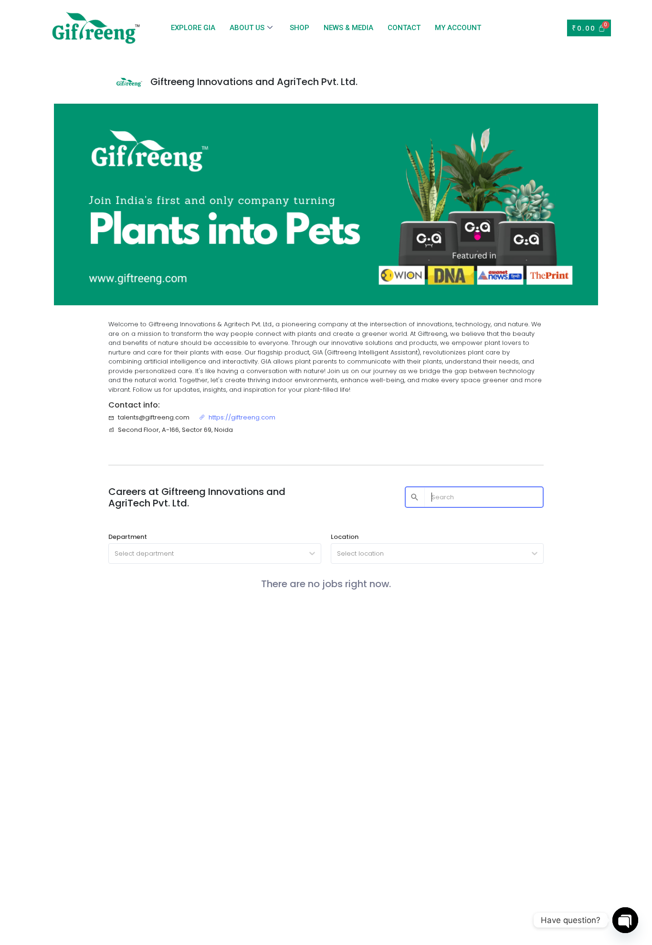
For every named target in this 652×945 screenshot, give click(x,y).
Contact (404, 27)
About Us (247, 27)
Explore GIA (193, 27)
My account (458, 27)
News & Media (348, 27)
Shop (299, 27)
